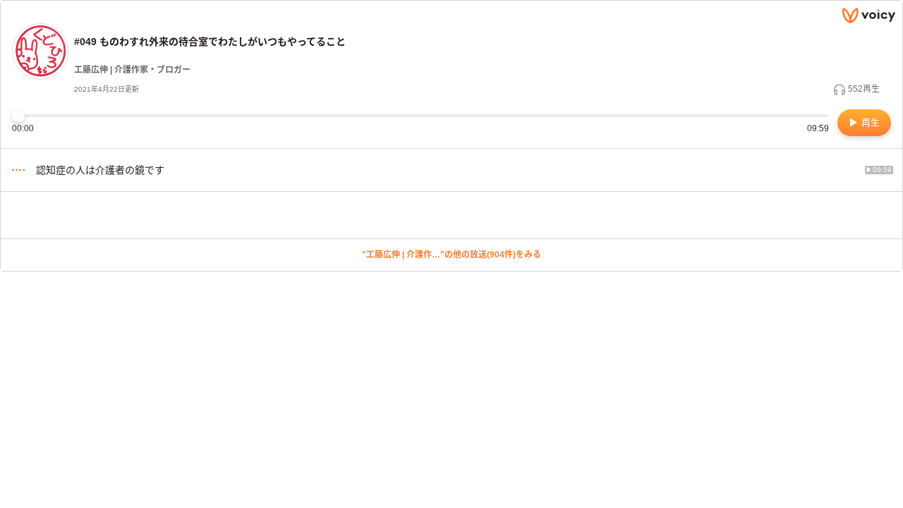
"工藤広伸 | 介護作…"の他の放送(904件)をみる (451, 255)
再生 (869, 122)
